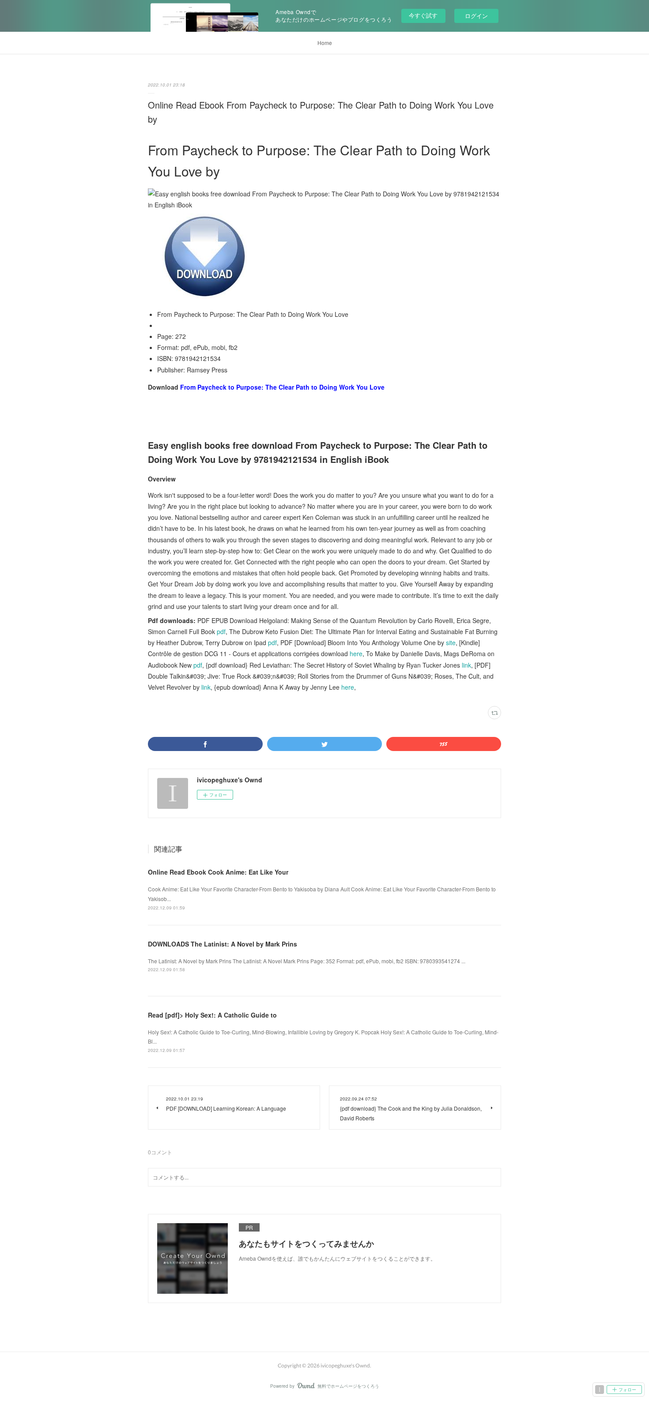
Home (324, 42)
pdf (221, 631)
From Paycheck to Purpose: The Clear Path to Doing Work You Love (282, 387)
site (451, 642)
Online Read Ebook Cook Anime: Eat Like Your (218, 872)
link (466, 665)
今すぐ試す (423, 15)
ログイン (476, 15)
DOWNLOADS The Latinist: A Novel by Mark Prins (222, 943)
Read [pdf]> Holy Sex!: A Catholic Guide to (212, 1014)
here (356, 653)
